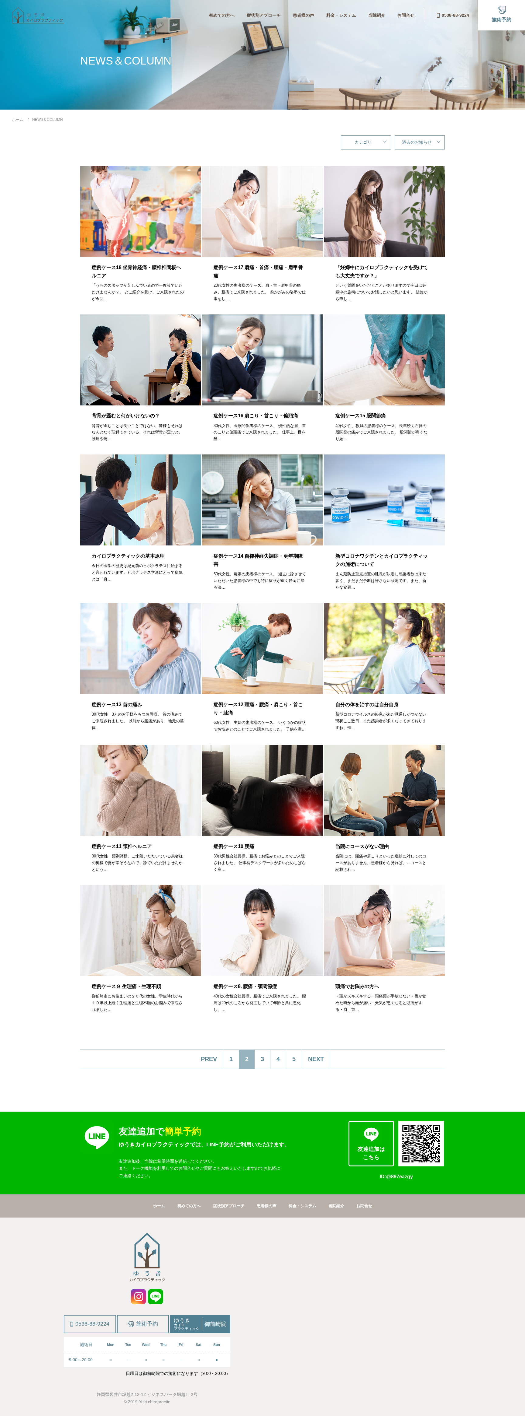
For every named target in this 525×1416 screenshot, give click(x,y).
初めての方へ (222, 15)
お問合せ (405, 15)
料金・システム (341, 15)
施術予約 (147, 1324)
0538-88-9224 (455, 15)
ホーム (159, 1206)
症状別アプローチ (264, 15)
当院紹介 (376, 15)
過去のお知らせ (417, 142)
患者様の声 (303, 15)
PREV (209, 1059)
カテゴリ (363, 142)
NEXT (316, 1059)
